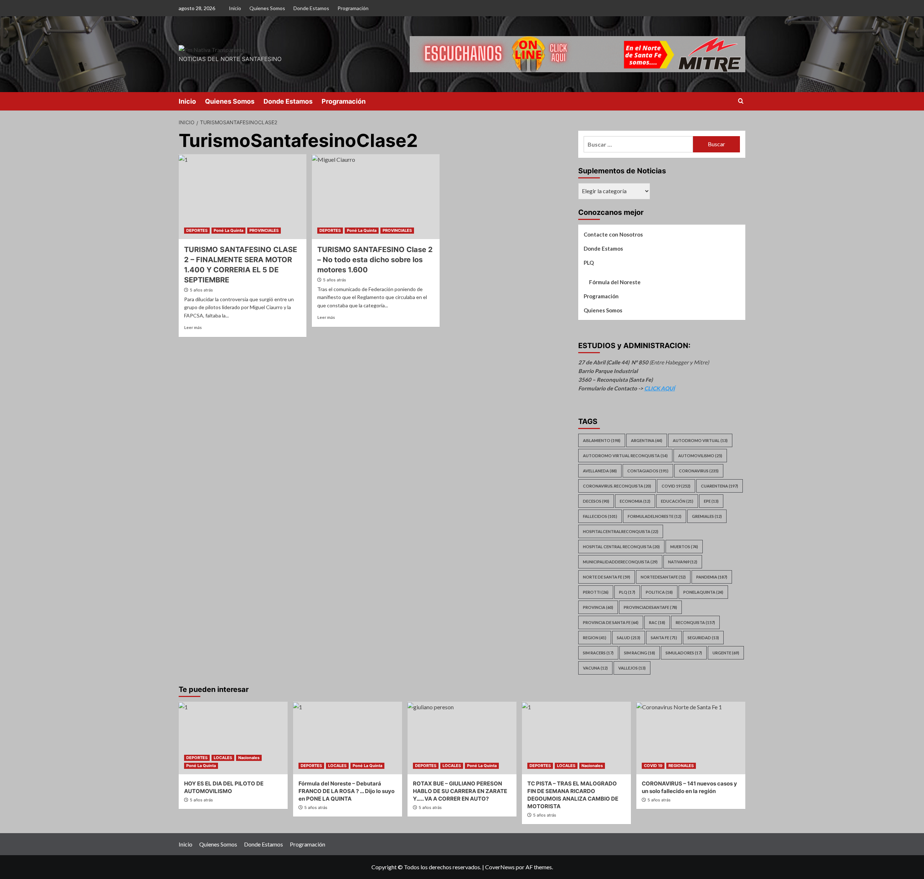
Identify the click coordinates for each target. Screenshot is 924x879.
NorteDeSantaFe (663, 577)
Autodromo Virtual (700, 440)
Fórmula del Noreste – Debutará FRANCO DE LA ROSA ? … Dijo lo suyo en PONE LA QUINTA (346, 791)
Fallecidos (600, 516)
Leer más (193, 327)
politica (659, 592)
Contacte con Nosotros (613, 234)
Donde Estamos (311, 8)
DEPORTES (197, 230)
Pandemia (711, 577)
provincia (598, 607)
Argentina (646, 440)
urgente (725, 652)
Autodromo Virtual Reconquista (625, 455)
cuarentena (719, 486)
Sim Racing (639, 652)
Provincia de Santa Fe (610, 622)
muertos (684, 546)
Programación (353, 8)
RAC (657, 622)
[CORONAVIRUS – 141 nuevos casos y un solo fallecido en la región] (690, 738)
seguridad (703, 637)
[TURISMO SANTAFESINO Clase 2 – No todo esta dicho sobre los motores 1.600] (376, 196)
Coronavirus (699, 470)
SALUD (628, 637)
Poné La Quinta (228, 230)
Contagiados (647, 470)
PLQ (589, 262)
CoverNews (500, 866)
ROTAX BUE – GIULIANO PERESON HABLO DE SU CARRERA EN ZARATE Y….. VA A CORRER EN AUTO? (460, 791)
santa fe (664, 637)
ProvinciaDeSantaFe (650, 607)
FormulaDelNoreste (654, 516)
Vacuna (595, 668)
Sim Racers (598, 652)
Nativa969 (682, 561)
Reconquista (695, 622)
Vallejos (632, 668)
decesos (596, 501)
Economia (635, 501)
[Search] (740, 101)
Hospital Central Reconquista (621, 546)
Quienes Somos (267, 8)
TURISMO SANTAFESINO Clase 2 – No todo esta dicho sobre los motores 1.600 (375, 259)
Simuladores (684, 652)
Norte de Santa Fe (606, 577)
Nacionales (249, 757)
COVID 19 (653, 765)
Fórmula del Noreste (615, 282)
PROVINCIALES (264, 230)
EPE (711, 501)
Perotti (596, 592)
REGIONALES (681, 765)
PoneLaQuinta (703, 592)
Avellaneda (600, 470)
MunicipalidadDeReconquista (620, 561)
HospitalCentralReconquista (620, 531)
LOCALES (223, 757)
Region (594, 637)
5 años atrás (201, 290)
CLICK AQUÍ (659, 388)
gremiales (707, 516)
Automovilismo (700, 455)
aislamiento (601, 440)
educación (677, 501)
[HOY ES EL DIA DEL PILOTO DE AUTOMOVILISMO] (233, 738)
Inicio (235, 8)
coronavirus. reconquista (617, 486)
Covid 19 (676, 486)
